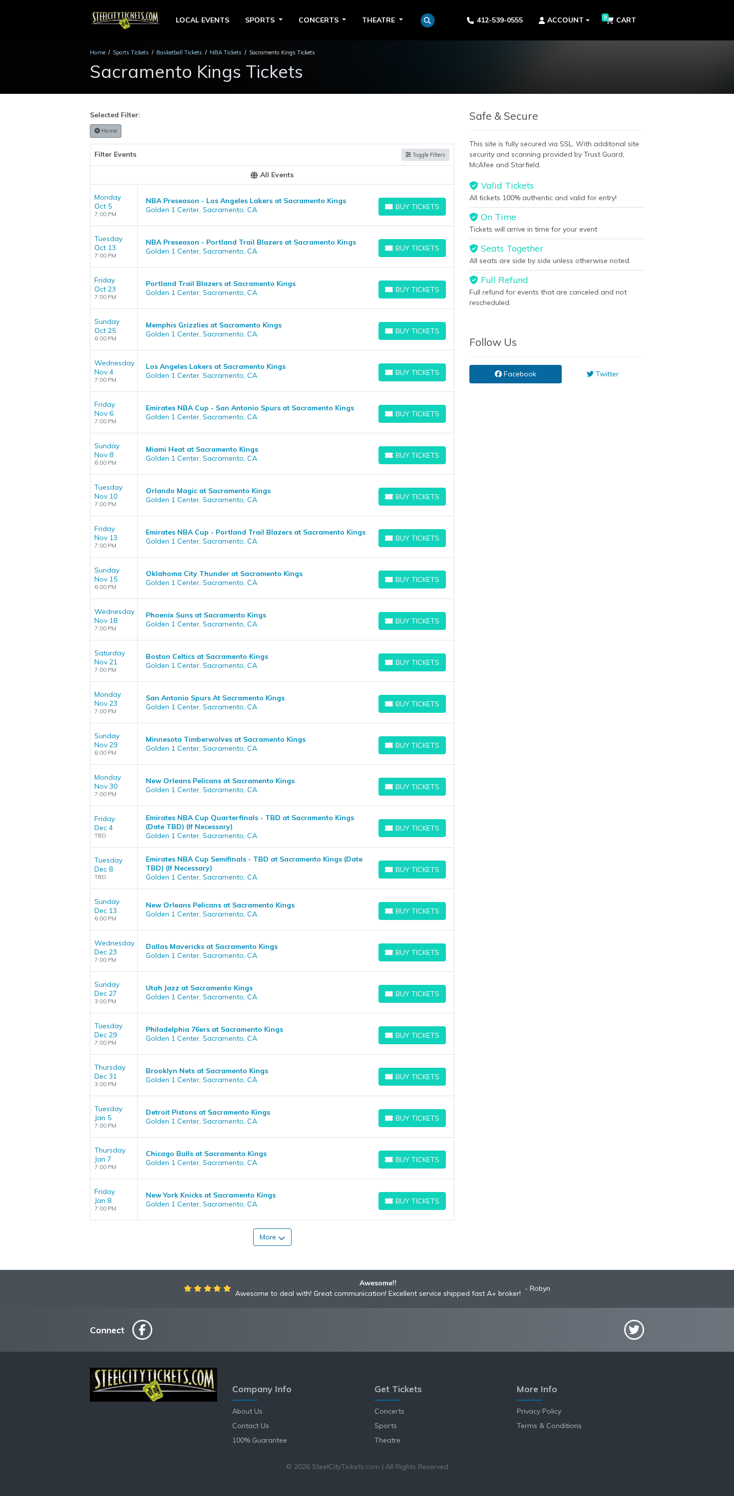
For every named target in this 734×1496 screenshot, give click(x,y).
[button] (427, 20)
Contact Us (250, 1425)
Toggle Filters (428, 154)
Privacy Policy (539, 1411)
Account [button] (565, 19)
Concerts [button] (320, 19)
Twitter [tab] (606, 373)
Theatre (387, 1440)
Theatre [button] (379, 19)
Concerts (389, 1411)
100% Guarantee (259, 1440)
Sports (385, 1425)
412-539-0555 (500, 19)
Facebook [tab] (519, 373)
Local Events (202, 19)
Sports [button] (261, 19)
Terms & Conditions (549, 1425)
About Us (247, 1411)
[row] (272, 205)
